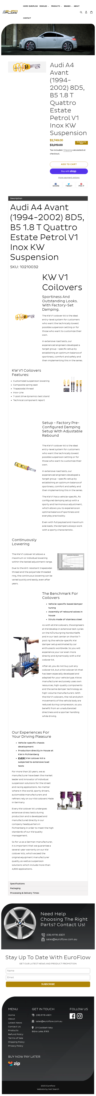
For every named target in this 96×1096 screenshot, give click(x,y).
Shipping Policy (16, 1042)
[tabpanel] (48, 541)
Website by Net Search (48, 1089)
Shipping (67, 150)
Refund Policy (15, 1034)
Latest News (15, 1022)
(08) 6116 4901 (43, 1015)
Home (11, 1015)
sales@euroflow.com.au (49, 1021)
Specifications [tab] (17, 883)
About (11, 1019)
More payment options (69, 177)
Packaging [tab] (15, 888)
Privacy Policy (15, 1046)
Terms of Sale (15, 1038)
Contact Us (14, 1026)
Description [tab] (16, 198)
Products (13, 1030)
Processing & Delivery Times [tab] (24, 893)
